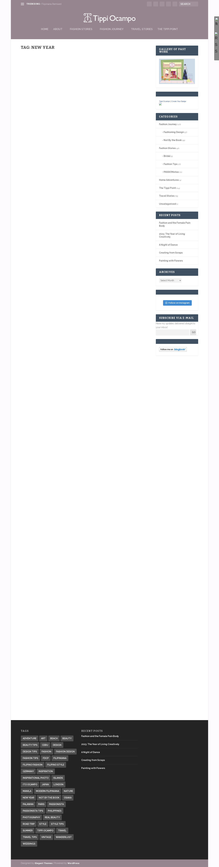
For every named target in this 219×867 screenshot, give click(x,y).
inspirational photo (36, 778)
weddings (29, 843)
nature (68, 791)
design (57, 745)
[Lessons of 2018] (71, 82)
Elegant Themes (43, 863)
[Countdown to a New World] (71, 680)
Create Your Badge (178, 101)
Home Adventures (169, 180)
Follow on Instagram (179, 303)
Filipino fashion (32, 764)
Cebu (45, 745)
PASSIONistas (49, 323)
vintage (46, 837)
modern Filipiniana (47, 791)
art (43, 738)
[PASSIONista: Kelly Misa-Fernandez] (77, 229)
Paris (41, 804)
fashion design (65, 751)
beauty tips (30, 745)
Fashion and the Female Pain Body (100, 736)
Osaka (68, 797)
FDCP (46, 758)
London (58, 784)
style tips (57, 824)
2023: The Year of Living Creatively (100, 744)
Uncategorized (167, 204)
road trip (29, 824)
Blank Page (33, 453)
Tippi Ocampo (164, 101)
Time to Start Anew (39, 650)
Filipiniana (59, 758)
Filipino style (55, 764)
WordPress (73, 863)
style (42, 824)
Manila (27, 791)
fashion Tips (30, 758)
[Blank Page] (72, 397)
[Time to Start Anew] (81, 563)
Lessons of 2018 (36, 117)
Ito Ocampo (30, 784)
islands (58, 778)
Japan (45, 784)
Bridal (167, 156)
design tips (30, 751)
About (57, 29)
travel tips (30, 837)
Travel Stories (142, 29)
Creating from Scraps (171, 252)
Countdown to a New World (46, 686)
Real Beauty (52, 817)
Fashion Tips (170, 164)
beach (54, 738)
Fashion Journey (111, 29)
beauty (67, 738)
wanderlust (64, 837)
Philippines (54, 811)
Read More (32, 134)
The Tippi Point (167, 29)
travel (62, 830)
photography (31, 817)
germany (28, 771)
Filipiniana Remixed (51, 4)
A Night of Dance (168, 245)
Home (44, 29)
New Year (28, 797)
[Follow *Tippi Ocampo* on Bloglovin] (173, 351)
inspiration (45, 771)
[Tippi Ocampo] (160, 104)
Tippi (29, 122)
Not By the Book (173, 140)
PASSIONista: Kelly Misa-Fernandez (52, 318)
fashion (46, 751)
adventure (29, 738)
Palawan (28, 804)
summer (28, 830)
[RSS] (216, 43)
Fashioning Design (174, 132)
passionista (56, 804)
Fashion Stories (81, 29)
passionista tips (33, 811)
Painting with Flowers (171, 260)
